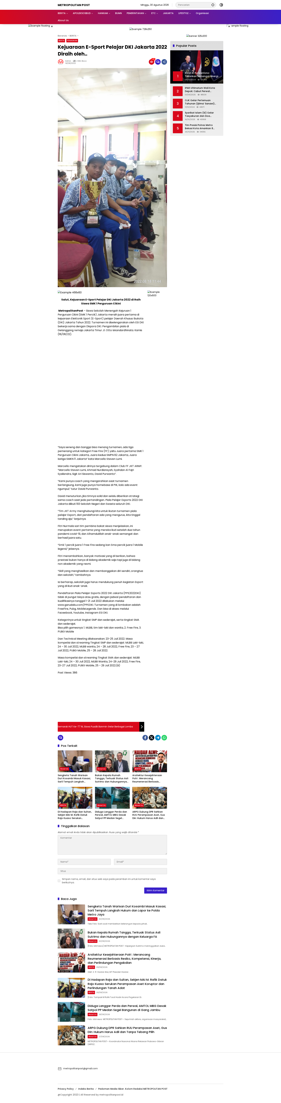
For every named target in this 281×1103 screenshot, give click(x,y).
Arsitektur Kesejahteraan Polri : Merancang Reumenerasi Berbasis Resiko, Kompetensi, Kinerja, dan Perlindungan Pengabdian (148, 778)
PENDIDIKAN (72, 40)
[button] (213, 4)
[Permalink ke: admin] (61, 62)
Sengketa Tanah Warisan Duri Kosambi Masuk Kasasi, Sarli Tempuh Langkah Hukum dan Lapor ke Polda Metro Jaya (74, 778)
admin (68, 61)
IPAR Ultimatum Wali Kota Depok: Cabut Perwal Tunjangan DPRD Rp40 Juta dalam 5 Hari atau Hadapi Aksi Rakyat (201, 89)
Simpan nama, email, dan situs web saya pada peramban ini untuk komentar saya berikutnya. (109, 880)
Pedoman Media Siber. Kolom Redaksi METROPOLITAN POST (132, 1088)
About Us (64, 768)
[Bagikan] (164, 62)
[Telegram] (158, 737)
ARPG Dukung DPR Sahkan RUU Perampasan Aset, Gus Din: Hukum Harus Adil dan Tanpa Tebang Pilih (148, 815)
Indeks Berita (86, 1088)
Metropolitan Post (74, 5)
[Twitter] (151, 737)
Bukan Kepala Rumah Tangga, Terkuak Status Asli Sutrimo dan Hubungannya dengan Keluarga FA (111, 778)
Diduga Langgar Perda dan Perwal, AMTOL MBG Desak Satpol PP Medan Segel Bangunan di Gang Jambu (111, 815)
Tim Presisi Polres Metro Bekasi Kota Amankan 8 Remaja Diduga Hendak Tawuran (199, 127)
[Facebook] (145, 737)
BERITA (61, 40)
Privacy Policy (66, 1088)
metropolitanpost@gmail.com (80, 1068)
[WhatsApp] (164, 737)
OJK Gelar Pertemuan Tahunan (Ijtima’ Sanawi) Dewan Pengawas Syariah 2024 (200, 102)
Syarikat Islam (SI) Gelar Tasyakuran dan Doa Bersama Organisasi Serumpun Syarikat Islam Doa (202, 114)
